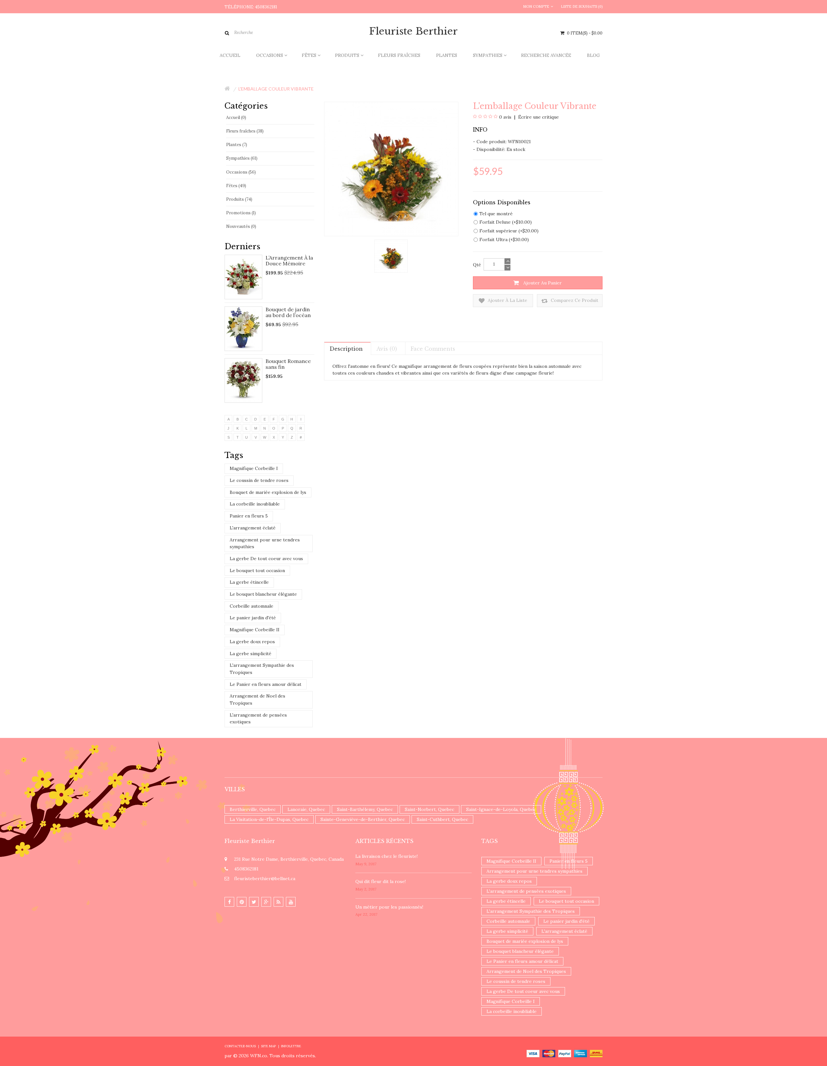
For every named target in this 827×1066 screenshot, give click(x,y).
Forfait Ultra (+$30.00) (504, 239)
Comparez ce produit (574, 300)
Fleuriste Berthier (413, 31)
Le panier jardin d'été (253, 618)
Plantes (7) (236, 144)
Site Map (268, 1046)
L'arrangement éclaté (253, 528)
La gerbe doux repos (252, 642)
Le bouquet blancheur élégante (263, 594)
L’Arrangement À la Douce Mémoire (289, 260)
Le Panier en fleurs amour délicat (265, 684)
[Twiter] (254, 902)
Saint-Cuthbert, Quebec (442, 819)
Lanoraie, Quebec (306, 809)
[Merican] (580, 1053)
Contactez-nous (240, 1046)
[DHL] (596, 1053)
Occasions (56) (241, 172)
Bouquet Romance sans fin (288, 364)
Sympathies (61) (241, 158)
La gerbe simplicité (250, 653)
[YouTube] (291, 902)
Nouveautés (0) (241, 226)
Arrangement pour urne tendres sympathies (265, 543)
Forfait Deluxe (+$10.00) (505, 222)
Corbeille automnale (251, 606)
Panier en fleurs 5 (249, 516)
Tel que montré (496, 214)
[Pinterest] (241, 902)
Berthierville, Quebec (253, 809)
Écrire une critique (538, 117)
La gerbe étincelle (249, 582)
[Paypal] (564, 1053)
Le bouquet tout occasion (257, 570)
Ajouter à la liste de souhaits (507, 302)
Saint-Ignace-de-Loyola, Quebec (501, 809)
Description (346, 349)
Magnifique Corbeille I (254, 468)
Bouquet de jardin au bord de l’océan (288, 312)
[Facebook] (229, 902)
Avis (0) (386, 349)
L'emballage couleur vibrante (276, 88)
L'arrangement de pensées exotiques (258, 718)
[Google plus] (266, 902)
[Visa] (533, 1053)
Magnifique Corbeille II (254, 630)
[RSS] (278, 902)
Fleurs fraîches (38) (245, 131)
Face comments (433, 349)
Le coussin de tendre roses (259, 480)
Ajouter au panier (542, 283)
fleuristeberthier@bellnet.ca (264, 878)
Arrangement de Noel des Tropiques (257, 699)
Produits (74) (239, 199)
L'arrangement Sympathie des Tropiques (262, 668)
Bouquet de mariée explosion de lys (268, 492)
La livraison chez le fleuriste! (386, 856)
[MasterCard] (548, 1053)
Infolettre (291, 1046)
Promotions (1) (241, 213)
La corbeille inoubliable (255, 504)
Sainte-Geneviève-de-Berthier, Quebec (362, 819)
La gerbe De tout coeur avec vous (266, 558)
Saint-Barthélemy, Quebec (365, 809)
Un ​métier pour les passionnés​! (389, 907)
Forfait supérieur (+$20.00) (509, 231)
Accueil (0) (236, 117)
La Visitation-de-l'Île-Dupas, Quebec (269, 819)
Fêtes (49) (236, 185)
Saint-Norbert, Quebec (429, 809)
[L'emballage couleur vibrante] (391, 256)
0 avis (505, 117)
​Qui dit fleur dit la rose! (380, 881)
